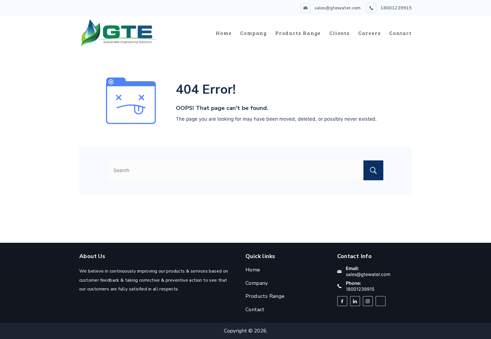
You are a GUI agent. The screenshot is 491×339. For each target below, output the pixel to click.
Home (224, 33)
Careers (369, 33)
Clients (339, 33)
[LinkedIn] (355, 301)
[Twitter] (381, 301)
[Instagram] (368, 301)
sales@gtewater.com (338, 8)
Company (253, 33)
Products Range (298, 33)
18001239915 (396, 8)
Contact (400, 33)
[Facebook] (342, 301)
